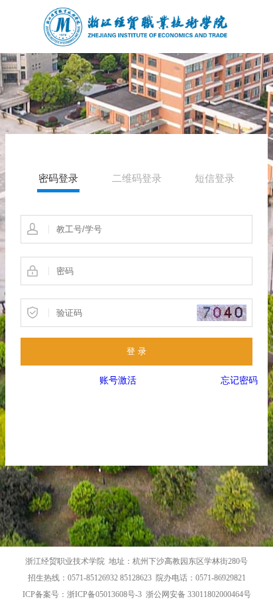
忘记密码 (239, 380)
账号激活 (117, 380)
